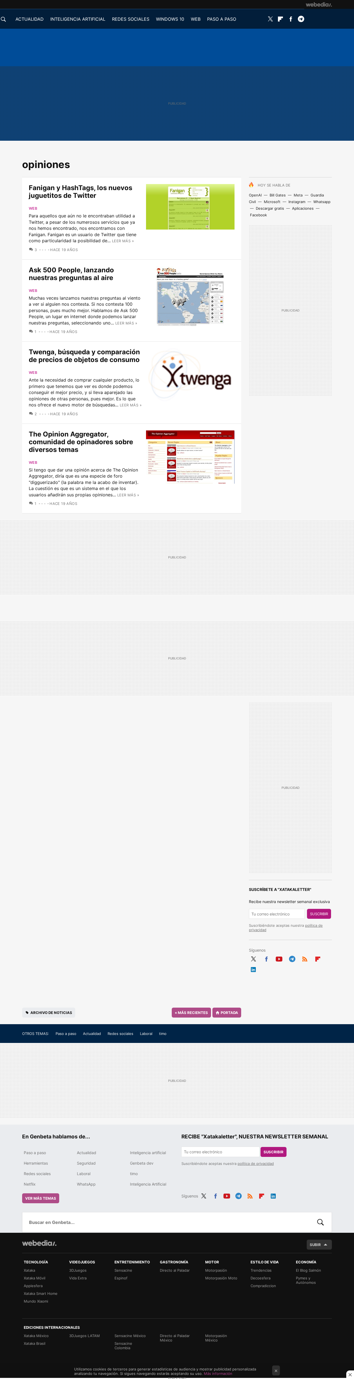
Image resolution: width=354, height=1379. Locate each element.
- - (44, 249)
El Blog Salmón (308, 1270)
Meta (298, 195)
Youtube (279, 958)
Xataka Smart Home (41, 1293)
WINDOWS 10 (170, 19)
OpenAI (255, 195)
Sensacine (123, 1270)
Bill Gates (278, 195)
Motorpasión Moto (221, 1278)
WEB (196, 19)
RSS (304, 958)
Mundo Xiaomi (36, 1301)
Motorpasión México (216, 1337)
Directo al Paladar (175, 1270)
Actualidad (92, 1033)
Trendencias (261, 1270)
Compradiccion (263, 1286)
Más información (218, 1373)
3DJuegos (78, 1270)
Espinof (120, 1278)
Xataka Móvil (34, 1278)
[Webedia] (319, 4)
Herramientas (36, 1163)
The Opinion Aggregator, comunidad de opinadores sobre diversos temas (81, 442)
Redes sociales (120, 1033)
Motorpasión (216, 1270)
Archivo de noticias (51, 1012)
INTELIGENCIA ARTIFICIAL (77, 19)
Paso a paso (66, 1033)
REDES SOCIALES (130, 19)
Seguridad (86, 1163)
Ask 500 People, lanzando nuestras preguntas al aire (71, 274)
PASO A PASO (221, 19)
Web (33, 208)
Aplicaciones (303, 208)
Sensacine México (130, 1335)
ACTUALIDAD (29, 19)
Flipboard (280, 19)
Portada (229, 1012)
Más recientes (191, 1012)
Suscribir (319, 914)
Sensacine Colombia (123, 1345)
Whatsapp (321, 201)
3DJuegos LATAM (84, 1335)
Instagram (296, 201)
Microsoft (272, 201)
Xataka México (36, 1335)
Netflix (30, 1184)
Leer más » (123, 241)
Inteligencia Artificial (148, 1184)
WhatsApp (86, 1184)
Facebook (290, 19)
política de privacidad (256, 1163)
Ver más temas (40, 1198)
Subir (315, 1244)
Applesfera (33, 1286)
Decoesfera (260, 1278)
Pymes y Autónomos (306, 1280)
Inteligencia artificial (148, 1152)
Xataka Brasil (34, 1343)
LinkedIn (253, 968)
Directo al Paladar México (175, 1337)
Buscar (321, 1222)
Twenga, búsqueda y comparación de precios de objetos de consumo (84, 356)
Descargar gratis (270, 208)
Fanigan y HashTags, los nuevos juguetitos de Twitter (80, 191)
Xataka (29, 1270)
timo (162, 1033)
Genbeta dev (141, 1163)
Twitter (270, 19)
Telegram (301, 19)
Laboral (146, 1033)
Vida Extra (78, 1278)
